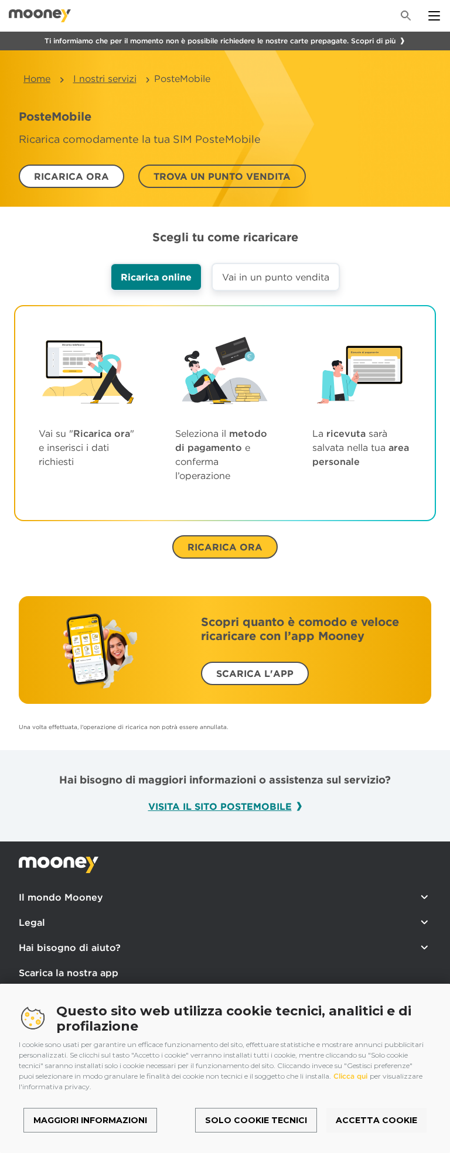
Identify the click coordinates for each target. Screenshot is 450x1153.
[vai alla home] (40, 15)
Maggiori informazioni (90, 1120)
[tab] (156, 277)
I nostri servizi (105, 78)
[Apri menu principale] (434, 16)
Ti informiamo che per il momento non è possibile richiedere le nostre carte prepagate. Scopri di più (220, 40)
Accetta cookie (376, 1120)
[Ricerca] (406, 16)
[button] (71, 176)
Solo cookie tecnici (256, 1120)
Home (36, 78)
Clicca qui (350, 1076)
